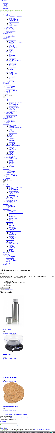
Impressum (41, 429)
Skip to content (3, 0)
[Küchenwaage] (29, 343)
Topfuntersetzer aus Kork (10, 406)
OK (50, 432)
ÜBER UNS (12, 414)
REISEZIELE (19, 414)
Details (14, 333)
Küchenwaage (7, 354)
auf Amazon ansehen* (5, 287)
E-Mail (11, 417)
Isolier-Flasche (7, 329)
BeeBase (36, 429)
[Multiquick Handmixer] (29, 367)
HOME (6, 414)
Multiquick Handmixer (9, 377)
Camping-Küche (9, 289)
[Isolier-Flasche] (29, 311)
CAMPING (25, 414)
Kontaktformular (25, 417)
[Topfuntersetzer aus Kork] (29, 393)
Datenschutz (47, 429)
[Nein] (52, 432)
